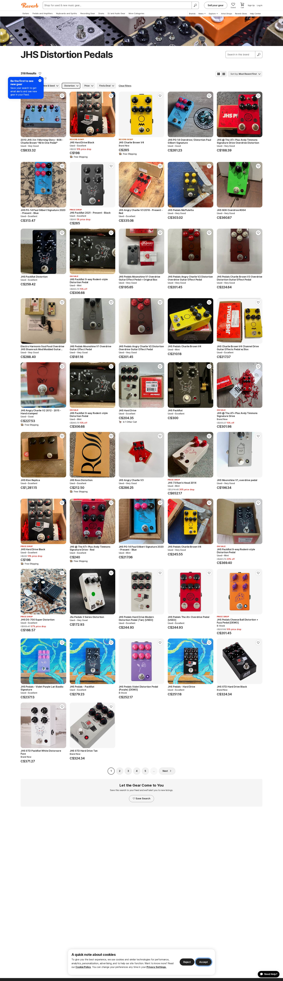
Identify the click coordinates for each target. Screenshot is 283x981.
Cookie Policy (83, 967)
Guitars (25, 13)
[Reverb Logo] (29, 5)
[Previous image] (24, 114)
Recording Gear (87, 13)
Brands (192, 13)
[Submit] (258, 54)
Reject (187, 962)
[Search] (195, 5)
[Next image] (62, 114)
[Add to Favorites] (40, 73)
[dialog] (141, 962)
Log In (259, 5)
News (201, 13)
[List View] (223, 74)
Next (165, 770)
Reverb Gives (241, 13)
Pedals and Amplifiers (43, 13)
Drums (101, 13)
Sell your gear (216, 5)
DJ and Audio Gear (116, 13)
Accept (203, 962)
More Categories (136, 13)
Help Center (255, 13)
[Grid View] (218, 74)
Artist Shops (226, 13)
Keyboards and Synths (66, 13)
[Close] (40, 81)
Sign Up (251, 5)
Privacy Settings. (156, 967)
